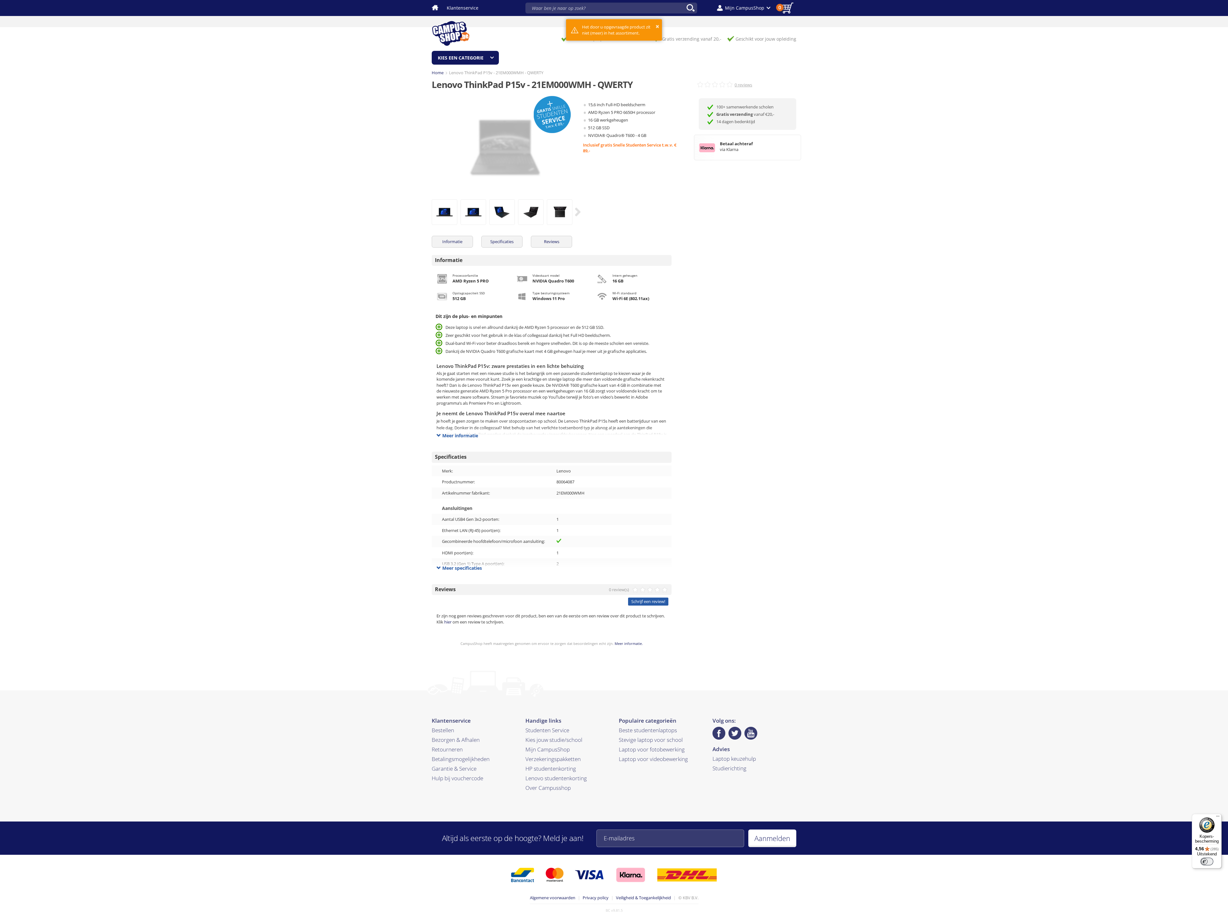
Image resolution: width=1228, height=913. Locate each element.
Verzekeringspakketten (553, 759)
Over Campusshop (548, 787)
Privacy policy (596, 898)
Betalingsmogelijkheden (461, 759)
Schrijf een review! (648, 601)
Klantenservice (462, 8)
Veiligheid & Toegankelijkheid (643, 898)
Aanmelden (772, 838)
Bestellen (443, 730)
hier (448, 622)
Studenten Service (547, 730)
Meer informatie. (629, 643)
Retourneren (447, 749)
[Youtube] (750, 733)
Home (438, 72)
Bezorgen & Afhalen (456, 739)
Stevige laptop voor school (651, 739)
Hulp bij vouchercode (457, 778)
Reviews (551, 241)
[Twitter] (734, 733)
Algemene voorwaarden (552, 898)
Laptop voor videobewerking (653, 759)
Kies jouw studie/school (553, 739)
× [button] (657, 26)
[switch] (1206, 861)
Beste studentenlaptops (648, 730)
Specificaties (502, 241)
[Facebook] (718, 733)
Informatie (452, 241)
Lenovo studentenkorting (556, 778)
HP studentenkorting (550, 768)
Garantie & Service (454, 768)
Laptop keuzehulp (734, 758)
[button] (743, 8)
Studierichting (729, 768)
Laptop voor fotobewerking (652, 749)
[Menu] (1218, 818)
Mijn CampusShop (547, 749)
